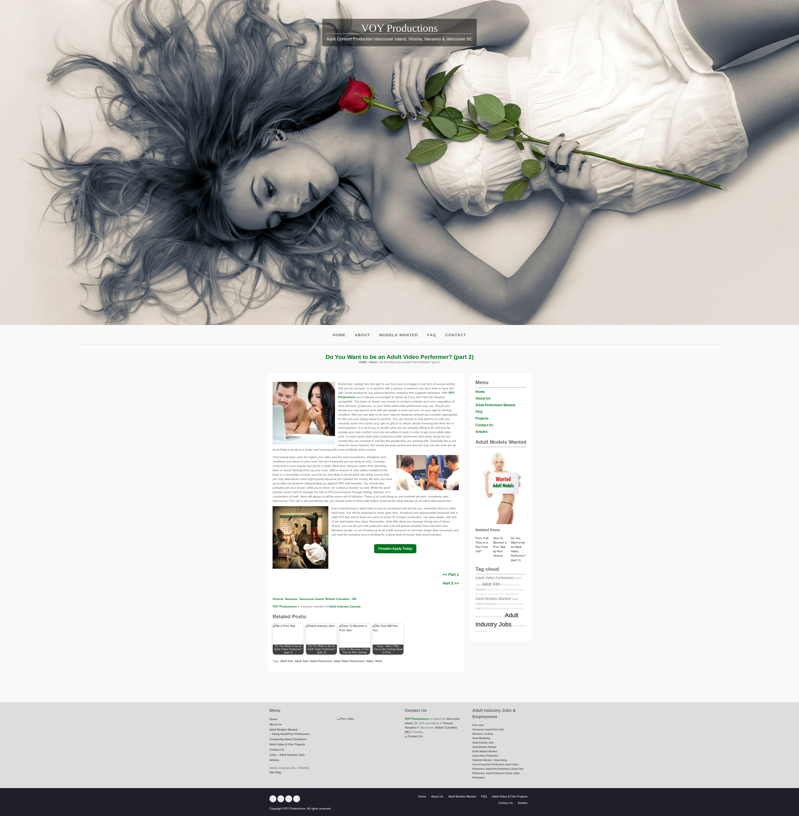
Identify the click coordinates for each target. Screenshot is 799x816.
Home (339, 335)
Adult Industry (512, 594)
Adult (478, 608)
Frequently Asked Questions (287, 739)
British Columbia (512, 608)
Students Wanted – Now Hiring (489, 760)
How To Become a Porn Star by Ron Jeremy (499, 546)
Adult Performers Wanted (495, 405)
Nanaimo (411, 727)
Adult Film (286, 661)
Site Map (275, 772)
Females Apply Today (395, 548)
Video (369, 661)
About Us (482, 398)
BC (522, 608)
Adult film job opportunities (512, 604)
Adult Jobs (302, 661)
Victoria (448, 723)
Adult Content (494, 589)
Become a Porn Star (493, 608)
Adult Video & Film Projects (287, 744)
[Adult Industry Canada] (288, 798)
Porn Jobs (478, 725)
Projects (482, 418)
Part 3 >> (451, 583)
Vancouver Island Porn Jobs (488, 729)
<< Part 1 (451, 574)
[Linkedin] (280, 798)
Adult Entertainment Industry (489, 616)
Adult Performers (321, 661)
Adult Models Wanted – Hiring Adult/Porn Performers (289, 732)
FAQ (431, 335)
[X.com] (272, 798)
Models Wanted (398, 335)
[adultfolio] (296, 798)
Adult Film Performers (498, 768)
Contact (455, 335)
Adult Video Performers (349, 661)
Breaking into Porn (510, 585)
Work (378, 661)
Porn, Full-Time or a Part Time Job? (482, 544)
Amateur (481, 589)
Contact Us (484, 425)
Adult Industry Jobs (483, 742)
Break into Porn (496, 594)
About (362, 335)
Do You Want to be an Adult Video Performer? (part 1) (518, 549)
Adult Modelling (481, 738)
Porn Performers (495, 764)
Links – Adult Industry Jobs (287, 754)
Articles (481, 432)
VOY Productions (399, 28)
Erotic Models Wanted (484, 751)
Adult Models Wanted (493, 599)
